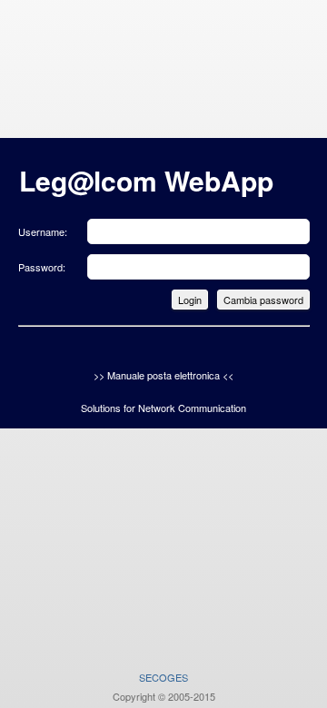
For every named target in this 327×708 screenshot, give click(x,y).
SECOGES (163, 677)
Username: (42, 231)
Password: (41, 267)
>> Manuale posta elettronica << (163, 375)
